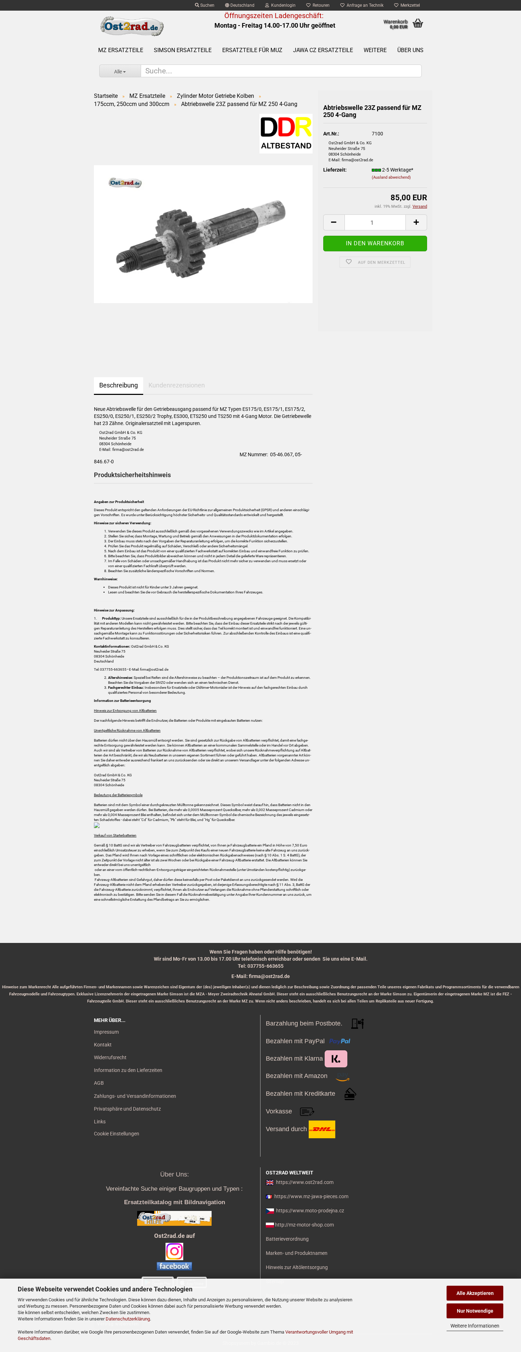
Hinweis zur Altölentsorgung (297, 1267)
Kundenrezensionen (177, 385)
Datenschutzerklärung (128, 1319)
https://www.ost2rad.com (305, 1182)
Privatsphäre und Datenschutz (127, 1109)
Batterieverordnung (287, 1239)
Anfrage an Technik (363, 5)
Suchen (206, 5)
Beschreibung (118, 385)
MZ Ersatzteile (120, 50)
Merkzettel (409, 5)
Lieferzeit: (335, 170)
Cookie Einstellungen (116, 1133)
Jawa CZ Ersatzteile (323, 50)
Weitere (375, 50)
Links (100, 1121)
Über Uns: (174, 1174)
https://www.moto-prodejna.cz (310, 1210)
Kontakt (103, 1044)
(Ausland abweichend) (391, 177)
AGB (99, 1083)
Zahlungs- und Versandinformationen (135, 1096)
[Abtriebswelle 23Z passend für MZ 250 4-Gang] (203, 233)
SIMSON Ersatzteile (183, 50)
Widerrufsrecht (110, 1057)
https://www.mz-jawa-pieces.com (311, 1196)
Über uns (410, 50)
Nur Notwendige (475, 1311)
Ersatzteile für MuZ (252, 50)
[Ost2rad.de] (131, 27)
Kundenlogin (282, 5)
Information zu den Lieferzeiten (128, 1070)
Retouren (320, 5)
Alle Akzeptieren (475, 1293)
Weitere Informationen (474, 1326)
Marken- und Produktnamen (296, 1253)
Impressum (106, 1032)
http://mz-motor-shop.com (304, 1225)
